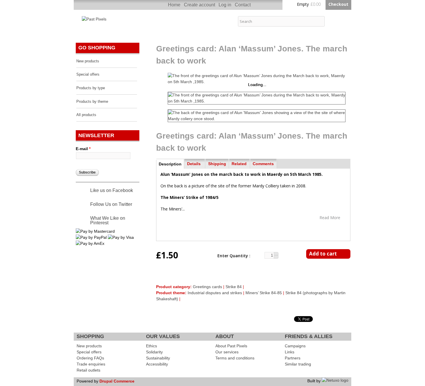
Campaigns (295, 346)
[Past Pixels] (94, 19)
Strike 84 (234, 286)
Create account (199, 4)
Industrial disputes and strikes (215, 292)
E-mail (83, 148)
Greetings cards (207, 286)
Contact (243, 4)
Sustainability (158, 358)
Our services (227, 352)
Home (174, 4)
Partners (292, 358)
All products (86, 115)
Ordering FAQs (90, 358)
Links (289, 352)
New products (87, 61)
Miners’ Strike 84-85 (263, 292)
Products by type (90, 88)
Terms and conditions (234, 358)
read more (329, 217)
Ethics (151, 346)
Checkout (338, 4)
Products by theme (92, 102)
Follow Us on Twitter (111, 204)
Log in (225, 4)
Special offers (87, 74)
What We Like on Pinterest (107, 220)
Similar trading (298, 364)
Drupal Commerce (116, 381)
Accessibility (157, 364)
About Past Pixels (231, 346)
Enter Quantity (233, 255)
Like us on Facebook (111, 190)
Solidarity (154, 352)
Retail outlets (88, 370)
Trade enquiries (91, 364)
